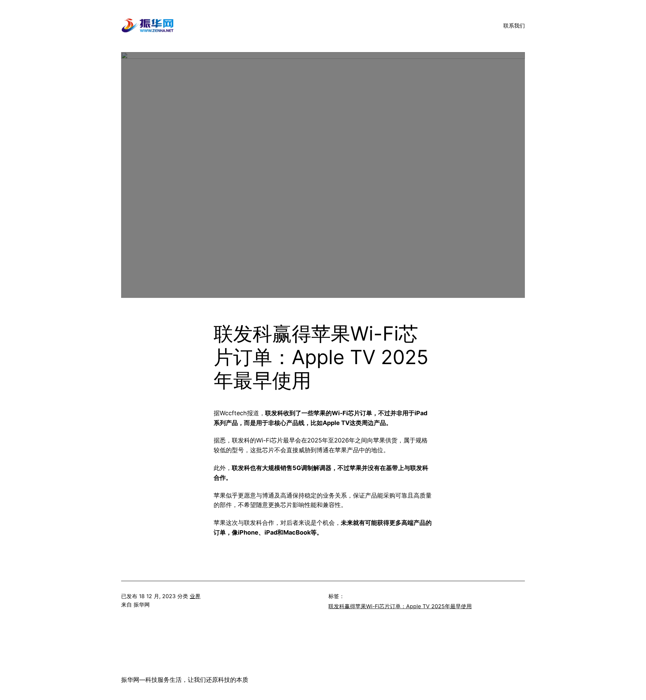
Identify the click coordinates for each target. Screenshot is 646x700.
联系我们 (514, 25)
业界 (195, 596)
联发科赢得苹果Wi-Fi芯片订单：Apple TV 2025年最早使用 (400, 606)
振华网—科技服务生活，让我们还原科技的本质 (184, 679)
